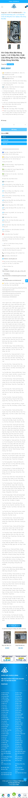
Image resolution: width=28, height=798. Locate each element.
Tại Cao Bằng (18, 701)
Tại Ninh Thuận (5, 733)
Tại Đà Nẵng (18, 728)
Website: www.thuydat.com (10, 258)
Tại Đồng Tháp (18, 730)
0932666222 (16, 1)
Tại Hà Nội (3, 739)
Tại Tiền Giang (4, 740)
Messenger (19, 797)
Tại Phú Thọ (18, 726)
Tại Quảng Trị (4, 744)
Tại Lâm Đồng (18, 731)
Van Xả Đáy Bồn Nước (6, 756)
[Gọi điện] (14, 794)
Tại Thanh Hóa (18, 724)
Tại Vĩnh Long (4, 712)
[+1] (7, 133)
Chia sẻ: (3, 133)
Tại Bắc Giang (4, 698)
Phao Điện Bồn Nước (20, 751)
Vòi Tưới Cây (18, 760)
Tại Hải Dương (18, 747)
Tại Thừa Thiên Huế (20, 733)
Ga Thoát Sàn (4, 758)
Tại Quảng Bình (5, 696)
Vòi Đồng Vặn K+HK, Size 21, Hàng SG (12, 645)
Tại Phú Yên (18, 694)
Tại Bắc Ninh (4, 708)
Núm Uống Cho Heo (6, 763)
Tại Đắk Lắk (4, 742)
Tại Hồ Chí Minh (5, 719)
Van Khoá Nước (19, 749)
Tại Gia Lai (3, 705)
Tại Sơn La (4, 737)
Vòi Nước (3, 749)
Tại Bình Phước (5, 710)
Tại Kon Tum (4, 714)
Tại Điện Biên (18, 744)
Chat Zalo (8, 797)
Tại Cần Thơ (4, 723)
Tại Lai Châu (4, 747)
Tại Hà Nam (18, 735)
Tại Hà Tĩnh (4, 707)
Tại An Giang (18, 710)
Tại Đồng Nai (18, 699)
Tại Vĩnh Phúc (4, 717)
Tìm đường (3, 797)
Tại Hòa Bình (4, 735)
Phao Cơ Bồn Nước (6, 751)
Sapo (17, 784)
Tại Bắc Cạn (18, 708)
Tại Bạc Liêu (18, 703)
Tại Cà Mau (18, 712)
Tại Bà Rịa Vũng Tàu (6, 730)
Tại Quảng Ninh (5, 746)
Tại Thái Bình (18, 715)
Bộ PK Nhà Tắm (5, 767)
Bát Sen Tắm (4, 769)
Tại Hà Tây (18, 719)
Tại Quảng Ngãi (19, 714)
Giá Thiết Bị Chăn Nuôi (20, 772)
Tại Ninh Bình (18, 707)
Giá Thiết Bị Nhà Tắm (6, 774)
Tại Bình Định (18, 705)
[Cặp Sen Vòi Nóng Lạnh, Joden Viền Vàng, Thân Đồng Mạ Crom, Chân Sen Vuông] (21, 637)
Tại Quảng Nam (5, 724)
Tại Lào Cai (18, 737)
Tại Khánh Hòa (18, 742)
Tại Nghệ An (4, 715)
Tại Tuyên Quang (19, 717)
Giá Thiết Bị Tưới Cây (6, 772)
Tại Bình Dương (5, 692)
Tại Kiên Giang (18, 740)
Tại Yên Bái (4, 728)
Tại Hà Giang (18, 698)
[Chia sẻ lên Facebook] (6, 133)
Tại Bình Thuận (19, 723)
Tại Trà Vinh (18, 721)
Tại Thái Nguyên (5, 699)
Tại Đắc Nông (4, 694)
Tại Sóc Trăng (18, 692)
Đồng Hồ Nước (18, 756)
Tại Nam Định (4, 726)
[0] (26, 7)
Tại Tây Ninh (18, 739)
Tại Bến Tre (4, 703)
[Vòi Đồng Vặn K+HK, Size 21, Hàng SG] (7, 637)
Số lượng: (3, 120)
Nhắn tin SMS (24, 797)
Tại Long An (4, 721)
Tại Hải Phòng (4, 701)
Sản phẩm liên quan (14, 625)
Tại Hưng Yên (18, 696)
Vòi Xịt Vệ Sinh (18, 767)
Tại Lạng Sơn (18, 746)
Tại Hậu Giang (4, 731)
